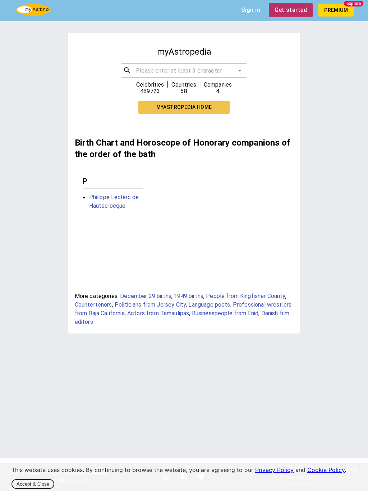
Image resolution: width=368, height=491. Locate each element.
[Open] (240, 70)
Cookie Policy (326, 469)
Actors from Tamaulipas (158, 313)
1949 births (188, 296)
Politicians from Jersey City (150, 304)
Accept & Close (33, 484)
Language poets (209, 304)
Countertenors (93, 304)
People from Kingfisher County (245, 296)
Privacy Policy (274, 469)
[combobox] (184, 70)
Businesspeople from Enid (225, 313)
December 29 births (145, 296)
